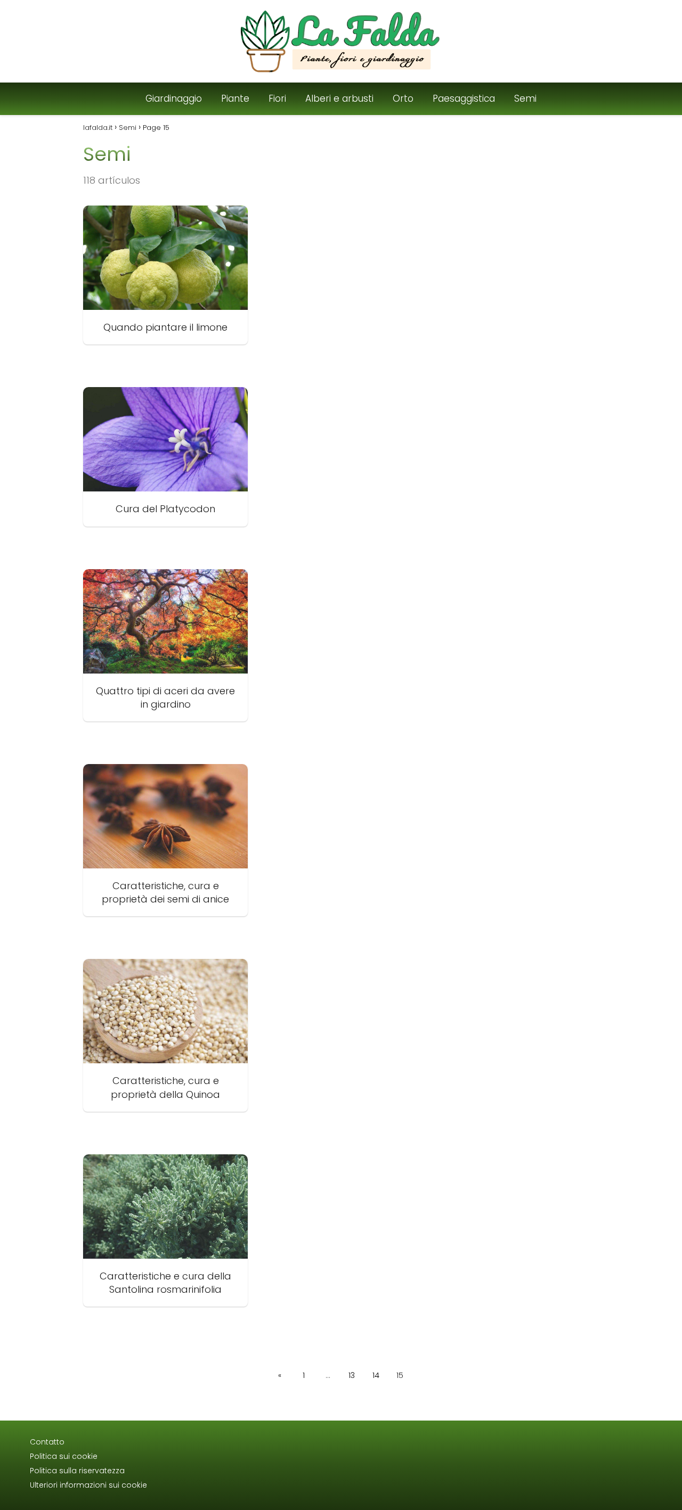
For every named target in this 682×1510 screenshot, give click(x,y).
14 (375, 1375)
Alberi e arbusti (339, 98)
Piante (235, 98)
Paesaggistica (464, 98)
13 (351, 1375)
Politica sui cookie (64, 1456)
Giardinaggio (173, 98)
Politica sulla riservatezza (77, 1470)
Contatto (47, 1442)
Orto (403, 98)
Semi (525, 98)
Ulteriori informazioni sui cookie (88, 1485)
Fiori (277, 98)
